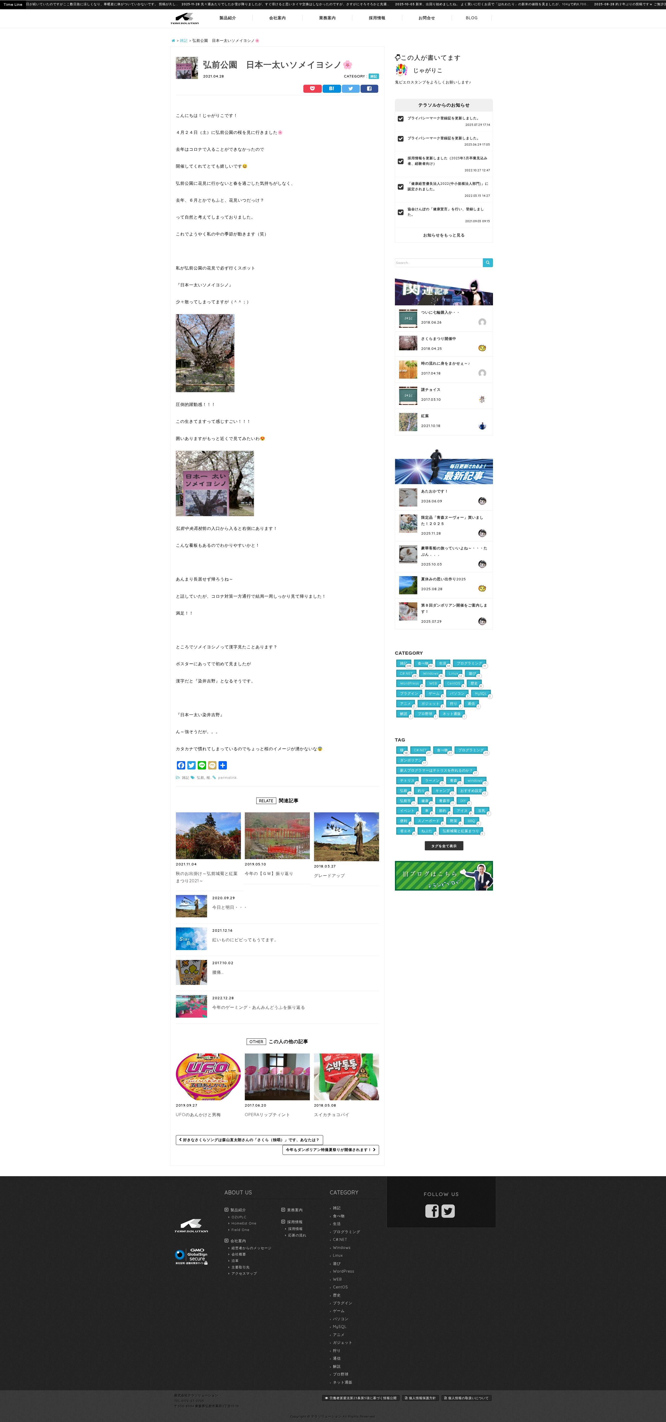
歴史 (337, 1295)
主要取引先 (241, 1267)
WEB (337, 1279)
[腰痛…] (191, 972)
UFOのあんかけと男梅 (198, 1114)
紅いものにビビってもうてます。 (245, 939)
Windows (342, 1247)
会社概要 (239, 1254)
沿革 (235, 1261)
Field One (240, 1230)
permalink (227, 777)
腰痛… (218, 972)
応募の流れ (297, 1235)
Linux (338, 1255)
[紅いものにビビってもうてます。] (191, 938)
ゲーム (339, 1310)
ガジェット (343, 1342)
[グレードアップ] (348, 836)
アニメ (339, 1334)
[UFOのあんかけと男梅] (208, 1077)
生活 (337, 1223)
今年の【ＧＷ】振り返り (269, 873)
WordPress (343, 1271)
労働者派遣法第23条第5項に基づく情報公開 (363, 1398)
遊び (337, 1263)
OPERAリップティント (267, 1114)
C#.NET (340, 1239)
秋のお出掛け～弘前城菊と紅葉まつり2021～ (207, 877)
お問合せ (427, 17)
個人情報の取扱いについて (468, 1398)
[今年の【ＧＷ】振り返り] (277, 835)
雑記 (373, 76)
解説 (337, 1366)
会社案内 (277, 17)
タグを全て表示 (444, 846)
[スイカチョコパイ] (346, 1077)
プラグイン (343, 1303)
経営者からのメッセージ (252, 1248)
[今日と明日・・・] (191, 906)
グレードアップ (329, 875)
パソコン (341, 1318)
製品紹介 (228, 17)
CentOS (340, 1287)
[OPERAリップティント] (277, 1077)
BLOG (472, 17)
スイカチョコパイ (331, 1114)
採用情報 (377, 17)
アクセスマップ (244, 1273)
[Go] (488, 262)
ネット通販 (343, 1382)
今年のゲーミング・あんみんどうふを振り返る (258, 1007)
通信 (337, 1358)
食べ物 (339, 1216)
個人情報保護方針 (422, 1398)
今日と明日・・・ (230, 907)
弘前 (200, 777)
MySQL (340, 1326)
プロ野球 (341, 1374)
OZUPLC (239, 1217)
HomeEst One (244, 1223)
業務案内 (327, 17)
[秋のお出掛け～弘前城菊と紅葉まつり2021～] (208, 835)
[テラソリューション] (184, 24)
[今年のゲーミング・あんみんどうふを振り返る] (191, 1006)
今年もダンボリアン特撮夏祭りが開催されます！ (329, 1149)
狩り (337, 1350)
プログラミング (346, 1231)
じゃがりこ (428, 70)
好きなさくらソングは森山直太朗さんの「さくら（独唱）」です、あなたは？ (251, 1139)
